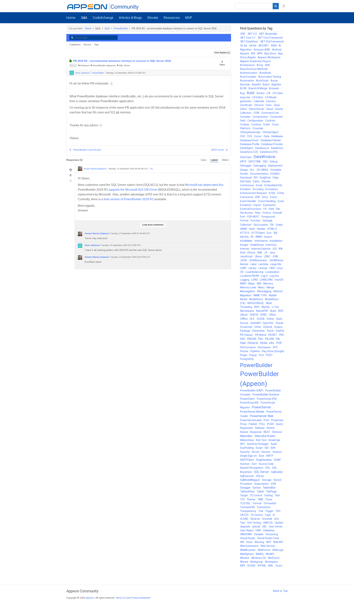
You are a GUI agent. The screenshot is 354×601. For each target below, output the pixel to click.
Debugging (260, 165)
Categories (75, 44)
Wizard (244, 561)
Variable (259, 534)
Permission (264, 347)
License (263, 268)
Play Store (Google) (273, 351)
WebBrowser (248, 550)
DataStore (277, 148)
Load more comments (153, 225)
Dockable (275, 169)
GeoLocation (261, 224)
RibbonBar (246, 436)
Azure (274, 80)
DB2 (265, 161)
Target (244, 495)
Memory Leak (248, 287)
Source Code (266, 463)
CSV (250, 136)
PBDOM (252, 338)
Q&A (107, 28)
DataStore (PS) (269, 151)
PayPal (280, 330)
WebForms (264, 549)
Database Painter (271, 140)
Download (246, 177)
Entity (272, 193)
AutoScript (262, 80)
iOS (275, 248)
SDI (267, 447)
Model (244, 299)
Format (244, 220)
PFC (275, 347)
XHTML (262, 565)
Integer (244, 244)
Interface (271, 244)
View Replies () (222, 52)
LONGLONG (266, 279)
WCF (269, 542)
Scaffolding (247, 447)
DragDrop (265, 177)
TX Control (256, 514)
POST (269, 355)
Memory (268, 283)
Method (277, 291)
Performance (248, 347)
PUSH (270, 424)
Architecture (247, 65)
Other (258, 326)
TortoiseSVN (247, 507)
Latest (214, 160)
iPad (243, 252)
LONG (254, 279)
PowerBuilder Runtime (266, 394)
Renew (271, 427)
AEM (274, 45)
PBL (278, 338)
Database (84, 65)
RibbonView (247, 440)
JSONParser (276, 260)
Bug (242, 93)
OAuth (244, 314)
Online (271, 318)
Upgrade (245, 526)
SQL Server (124, 65)
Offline (244, 318)
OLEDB (261, 318)
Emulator (245, 189)
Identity (244, 236)
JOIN (275, 256)
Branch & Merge (258, 88)
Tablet (261, 491)
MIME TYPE (261, 295)
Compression (261, 116)
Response (256, 431)
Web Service (268, 545)
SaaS (274, 443)
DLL (252, 169)
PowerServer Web (261, 416)
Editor (256, 181)
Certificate (246, 105)
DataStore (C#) (249, 151)
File (278, 208)
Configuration (255, 120)
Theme (251, 499)
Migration (246, 295)
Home (70, 18)
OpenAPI (255, 323)
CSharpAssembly (250, 132)
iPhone (251, 252)
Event (273, 197)
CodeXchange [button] (103, 18)
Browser (274, 88)
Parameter (259, 330)
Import (268, 236)
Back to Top (280, 591)
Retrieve (277, 431)
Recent (87, 44)
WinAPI (270, 554)
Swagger (245, 487)
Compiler (245, 116)
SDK (272, 447)
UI (274, 514)
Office (272, 314)
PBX (272, 343)
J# (266, 252)
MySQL (266, 306)
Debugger (246, 165)
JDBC (267, 256)
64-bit (253, 45)
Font (243, 216)
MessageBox (248, 291)
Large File (275, 264)
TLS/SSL (245, 503)
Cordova (256, 124)
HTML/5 (272, 228)
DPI (256, 177)
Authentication (249, 72)
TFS (242, 499)
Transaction (263, 507)
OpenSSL (268, 323)
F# (265, 208)
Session (277, 451)
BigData (276, 84)
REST (267, 432)
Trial (261, 511)
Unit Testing (254, 522)
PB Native (261, 334)
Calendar (259, 101)
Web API (278, 542)
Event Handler (248, 201)
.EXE (243, 33)
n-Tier (275, 306)
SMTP (269, 455)
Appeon (90, 597)
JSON (243, 260)
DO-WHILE (263, 169)
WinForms (274, 557)
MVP (188, 18)
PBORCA (253, 343)
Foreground (268, 216)
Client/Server (257, 108)
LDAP (243, 268)
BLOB (243, 88)
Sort (254, 463)
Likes (203, 160)
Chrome (259, 105)
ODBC (264, 314)
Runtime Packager (258, 443)
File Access (247, 212)
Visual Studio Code (268, 538)
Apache (245, 53)
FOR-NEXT (253, 216)
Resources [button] (172, 18)
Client (243, 108)
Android (276, 49)
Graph (279, 224)
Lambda (263, 264)
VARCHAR (246, 534)
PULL (262, 424)
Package (245, 330)
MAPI (243, 283)
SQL (268, 467)
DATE (243, 161)
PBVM (264, 343)
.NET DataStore (249, 41)
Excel (281, 201)
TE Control (256, 495)
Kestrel (244, 264)
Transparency (248, 511)
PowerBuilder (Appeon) (104, 65)
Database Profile (250, 144)
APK (260, 53)
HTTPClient (258, 232)
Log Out (274, 275)
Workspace (271, 561)
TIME (260, 499)
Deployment (275, 165)
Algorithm (246, 49)
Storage (267, 479)
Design (244, 169)
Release (260, 427)
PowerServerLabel (251, 420)
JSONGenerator (258, 260)
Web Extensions (249, 545)
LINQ (272, 268)
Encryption (272, 189)
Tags (96, 44)
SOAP (277, 459)
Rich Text (261, 440)
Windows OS (258, 557)
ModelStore (256, 299)
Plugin (244, 355)
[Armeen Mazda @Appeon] (80, 168)
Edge (276, 177)
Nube (273, 310)
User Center (276, 526)
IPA (281, 248)
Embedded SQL (273, 185)
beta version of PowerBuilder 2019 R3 (129, 199)
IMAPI (259, 236)
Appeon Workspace (269, 57)
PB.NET (273, 334)
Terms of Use (123, 597)
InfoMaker (246, 240)
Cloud (269, 108)
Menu (261, 287)
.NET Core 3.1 (248, 37)
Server (256, 451)
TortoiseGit (269, 503)
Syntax (257, 487)
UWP (259, 530)
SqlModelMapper (250, 479)
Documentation (259, 173)
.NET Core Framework (270, 37)
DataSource (262, 148)
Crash (266, 124)
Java (272, 252)
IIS (252, 236)
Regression (247, 427)
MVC (257, 306)
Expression (269, 205)
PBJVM (269, 338)
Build (251, 93)
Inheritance (261, 240)
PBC (281, 334)
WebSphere (247, 554)
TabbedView (247, 491)
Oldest (225, 160)
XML (271, 565)
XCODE (251, 565)
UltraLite (255, 518)
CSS (243, 136)
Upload (256, 526)
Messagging (264, 291)
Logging (245, 279)
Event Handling (267, 201)
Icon (269, 232)
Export (258, 205)
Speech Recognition (252, 467)
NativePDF (262, 310)
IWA (260, 252)
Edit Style (245, 181)
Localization (272, 271)
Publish (253, 424)
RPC (243, 443)
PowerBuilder (121, 28)
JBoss (258, 256)
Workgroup (256, 561)
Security (245, 451)
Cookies (245, 124)
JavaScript (246, 256)
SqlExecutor (247, 476)
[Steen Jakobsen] (72, 73)
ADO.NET (264, 45)
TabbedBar (269, 487)
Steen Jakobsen (82, 73)
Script (259, 447)
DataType (246, 157)
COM (257, 112)
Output (278, 326)
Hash (252, 228)
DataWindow (264, 156)
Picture (244, 351)
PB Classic (247, 334)
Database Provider (272, 144)
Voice (249, 542)
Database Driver (249, 140)
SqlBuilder (277, 471)
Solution (245, 463)
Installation (276, 240)
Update (279, 522)
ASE (267, 65)
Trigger (269, 511)
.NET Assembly (268, 33)
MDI (259, 283)
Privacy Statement (140, 597)
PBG (261, 338)
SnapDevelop (264, 459)
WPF (243, 565)
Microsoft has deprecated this (204, 184)
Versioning (272, 534)
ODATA (254, 314)
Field (272, 208)
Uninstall (267, 518)
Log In (264, 275)
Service (266, 452)
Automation (247, 80)
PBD (243, 338)
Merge (270, 287)
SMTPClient (247, 459)
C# (269, 93)
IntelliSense (257, 244)
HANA (244, 228)
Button (261, 93)
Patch (270, 330)
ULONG (244, 518)
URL (264, 526)
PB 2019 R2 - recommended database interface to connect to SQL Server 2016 (122, 60)
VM (242, 542)
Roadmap (274, 440)
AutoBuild (265, 72)
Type (268, 514)
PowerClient (247, 398)
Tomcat (257, 503)
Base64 (256, 84)
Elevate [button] (153, 18)
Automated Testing (269, 76)
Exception (246, 205)
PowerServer (261, 407)
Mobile (273, 295)
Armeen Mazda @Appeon (95, 169)
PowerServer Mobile (252, 411)
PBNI (243, 343)
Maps (251, 283)
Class (277, 105)
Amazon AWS (262, 49)
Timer (268, 499)
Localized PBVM (249, 275)
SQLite (260, 476)
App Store (270, 53)
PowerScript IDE (249, 402)
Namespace (247, 310)
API (253, 53)
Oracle (279, 323)
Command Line (270, 112)
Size (262, 455)
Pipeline (255, 351)
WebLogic (278, 549)
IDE (275, 233)
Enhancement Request (253, 193)
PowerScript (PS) (267, 398)
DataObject (247, 148)
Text (277, 495)
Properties (277, 420)
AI (280, 45)
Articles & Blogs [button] (130, 18)
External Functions (251, 208)
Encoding (258, 189)
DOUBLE (275, 173)
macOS (279, 279)
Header (261, 228)
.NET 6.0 (252, 33)
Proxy (243, 424)
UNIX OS (268, 522)
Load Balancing (255, 271)
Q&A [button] (84, 18)
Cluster (279, 108)
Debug (273, 161)
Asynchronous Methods (254, 68)
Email (259, 185)
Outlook (268, 326)
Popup (253, 355)
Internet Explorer (261, 248)
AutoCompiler (248, 76)
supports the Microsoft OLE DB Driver (132, 189)
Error (265, 197)
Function (256, 220)
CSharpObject (270, 132)
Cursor (258, 136)
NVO (280, 310)
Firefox (267, 212)
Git (272, 224)
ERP (258, 197)
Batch (266, 84)
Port (261, 355)
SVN (273, 483)
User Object (247, 530)
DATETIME (255, 161)
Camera (271, 101)
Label (253, 264)
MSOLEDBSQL (256, 303)
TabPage (271, 491)
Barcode (245, 84)
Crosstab (258, 128)
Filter (258, 212)
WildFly (260, 554)
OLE (252, 318)
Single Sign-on (248, 455)
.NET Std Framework (272, 41)
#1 (152, 169)
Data (267, 136)
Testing (268, 495)
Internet (245, 248)
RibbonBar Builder (265, 436)
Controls (270, 120)
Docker (244, 173)
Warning (259, 542)
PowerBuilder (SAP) (252, 390)
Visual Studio (248, 538)
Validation (269, 530)
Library (253, 268)
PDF (279, 343)
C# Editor (258, 97)
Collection (246, 112)
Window (245, 557)
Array (260, 65)
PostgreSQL (247, 358)
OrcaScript (246, 326)
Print (267, 420)
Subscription (261, 483)
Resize (244, 431)
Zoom (278, 565)
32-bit (244, 45)
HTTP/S (245, 232)
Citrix (269, 105)
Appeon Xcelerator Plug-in (255, 61)
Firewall (277, 212)
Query (279, 424)
